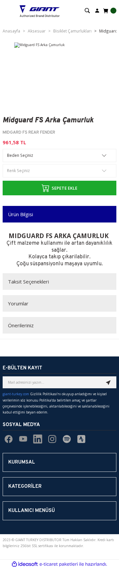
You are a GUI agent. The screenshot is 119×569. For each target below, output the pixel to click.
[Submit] (108, 382)
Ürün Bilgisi (20, 214)
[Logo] (40, 10)
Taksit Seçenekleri (28, 281)
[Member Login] (97, 10)
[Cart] (109, 11)
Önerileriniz (21, 325)
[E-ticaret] (58, 564)
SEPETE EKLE (64, 188)
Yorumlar (18, 303)
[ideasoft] (25, 564)
